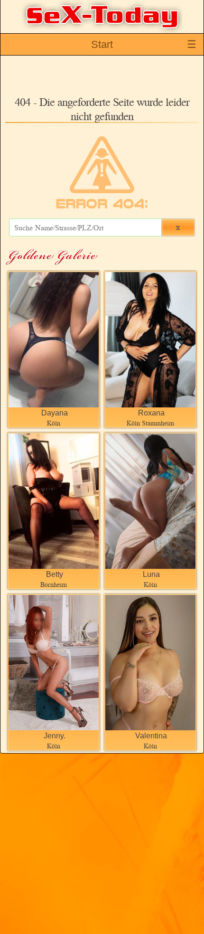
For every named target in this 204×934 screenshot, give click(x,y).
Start (102, 44)
